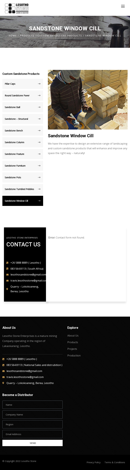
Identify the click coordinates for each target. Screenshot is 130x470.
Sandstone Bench (14, 130)
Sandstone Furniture (15, 165)
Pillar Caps (10, 83)
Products (27, 35)
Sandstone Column (14, 142)
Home (13, 35)
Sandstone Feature (14, 153)
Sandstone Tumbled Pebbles (19, 189)
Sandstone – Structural (16, 118)
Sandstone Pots (13, 177)
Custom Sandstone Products (60, 35)
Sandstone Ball (12, 107)
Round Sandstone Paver (17, 95)
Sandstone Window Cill (16, 200)
